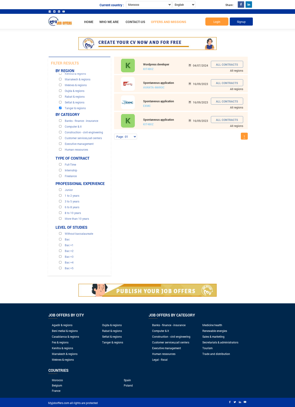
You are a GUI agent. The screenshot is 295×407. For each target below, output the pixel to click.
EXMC (147, 106)
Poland (128, 385)
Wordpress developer (156, 64)
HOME (88, 22)
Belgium (57, 385)
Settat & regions (112, 336)
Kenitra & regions (62, 348)
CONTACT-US (135, 22)
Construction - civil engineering (171, 336)
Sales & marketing (213, 336)
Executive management (166, 348)
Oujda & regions (112, 325)
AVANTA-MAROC (154, 87)
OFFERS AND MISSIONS (168, 22)
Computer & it (160, 331)
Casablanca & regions (65, 336)
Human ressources (163, 354)
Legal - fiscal (160, 359)
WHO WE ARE (109, 22)
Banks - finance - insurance (169, 325)
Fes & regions (60, 342)
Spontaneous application (158, 83)
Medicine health (212, 325)
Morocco (57, 380)
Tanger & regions (112, 342)
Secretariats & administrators (220, 342)
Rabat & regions (112, 331)
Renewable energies (214, 331)
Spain (127, 380)
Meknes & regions (63, 359)
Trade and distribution (216, 354)
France (56, 390)
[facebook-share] (240, 4)
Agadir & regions (62, 325)
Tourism (207, 348)
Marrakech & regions (64, 354)
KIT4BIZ (148, 69)
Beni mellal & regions (65, 331)
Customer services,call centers (170, 342)
